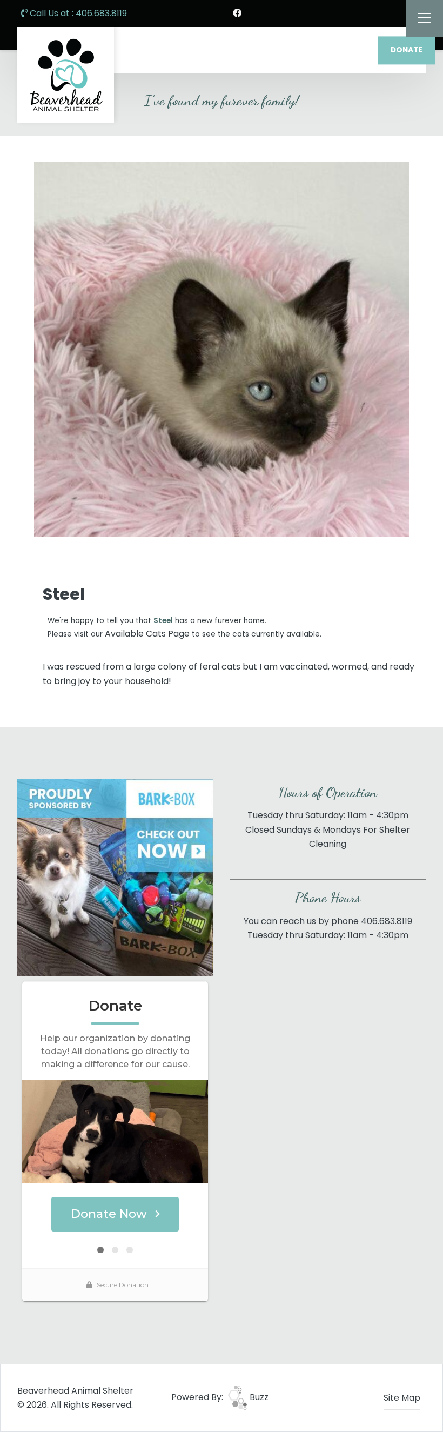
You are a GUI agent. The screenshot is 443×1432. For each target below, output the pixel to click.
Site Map (402, 1397)
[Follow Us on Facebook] (237, 13)
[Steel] (221, 349)
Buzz (258, 1397)
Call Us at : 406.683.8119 (77, 13)
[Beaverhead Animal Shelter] (65, 74)
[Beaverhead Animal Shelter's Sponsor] (115, 877)
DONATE (406, 50)
